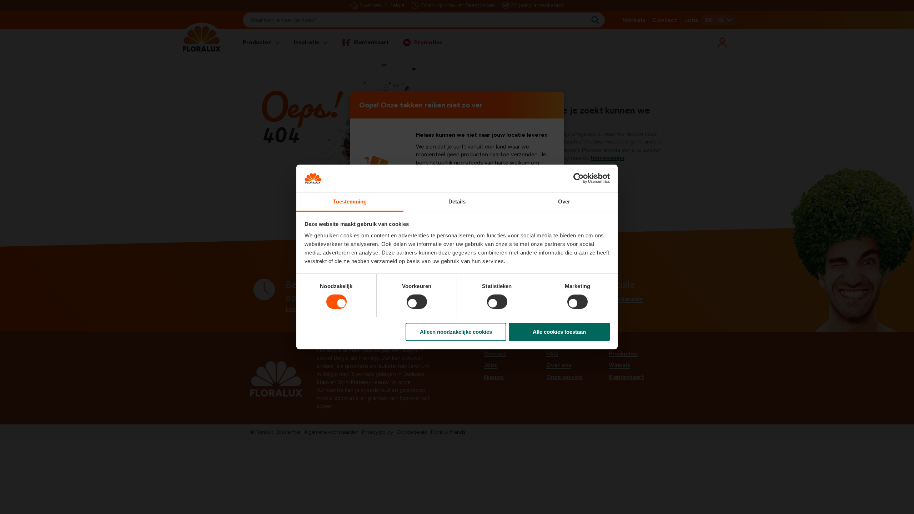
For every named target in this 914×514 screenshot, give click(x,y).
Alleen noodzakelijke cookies (456, 332)
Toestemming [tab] (350, 201)
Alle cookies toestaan (559, 332)
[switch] (417, 301)
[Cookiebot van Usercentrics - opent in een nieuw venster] (578, 178)
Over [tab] (564, 201)
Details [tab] (457, 201)
